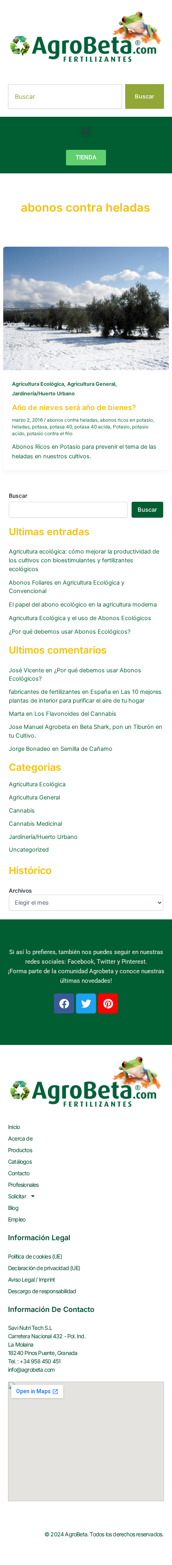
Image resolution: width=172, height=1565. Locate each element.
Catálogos (20, 1161)
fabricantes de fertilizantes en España (60, 691)
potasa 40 (61, 427)
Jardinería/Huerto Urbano (43, 394)
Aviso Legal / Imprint (31, 1279)
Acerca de (20, 1138)
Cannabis (22, 810)
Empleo (16, 1219)
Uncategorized (29, 849)
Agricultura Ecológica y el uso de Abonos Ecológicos (80, 618)
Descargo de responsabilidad (42, 1291)
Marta (16, 713)
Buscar (18, 495)
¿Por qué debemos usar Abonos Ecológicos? (69, 631)
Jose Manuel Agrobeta (39, 726)
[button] (86, 131)
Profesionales (23, 1184)
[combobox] (65, 96)
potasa (39, 427)
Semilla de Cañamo (86, 748)
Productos (20, 1150)
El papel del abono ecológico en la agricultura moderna (83, 604)
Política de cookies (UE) (35, 1256)
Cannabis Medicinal (35, 823)
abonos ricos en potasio (126, 420)
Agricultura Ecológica (38, 384)
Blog (13, 1207)
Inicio (14, 1126)
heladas (21, 427)
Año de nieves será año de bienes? (74, 407)
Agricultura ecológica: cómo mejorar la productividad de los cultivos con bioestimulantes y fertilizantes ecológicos (84, 560)
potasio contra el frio (49, 433)
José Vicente (26, 670)
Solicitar (17, 1196)
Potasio (121, 427)
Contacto (19, 1173)
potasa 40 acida (92, 427)
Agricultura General (91, 384)
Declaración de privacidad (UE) (44, 1268)
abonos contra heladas (72, 420)
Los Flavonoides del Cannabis (75, 713)
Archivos (20, 890)
